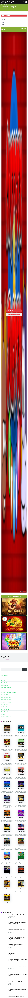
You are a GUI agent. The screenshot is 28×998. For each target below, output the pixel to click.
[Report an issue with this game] (2, 29)
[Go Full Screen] (4, 29)
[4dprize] (21, 758)
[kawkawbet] (21, 872)
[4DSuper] (7, 900)
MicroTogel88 (21, 831)
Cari (2, 667)
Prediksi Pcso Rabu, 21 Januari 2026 (17, 967)
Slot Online (3, 690)
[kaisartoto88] (21, 744)
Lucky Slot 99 (7, 874)
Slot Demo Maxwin (5, 678)
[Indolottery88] (7, 787)
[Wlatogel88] (21, 773)
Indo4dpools (21, 732)
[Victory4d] (7, 858)
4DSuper (7, 902)
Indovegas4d (7, 732)
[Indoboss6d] (7, 830)
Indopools (7, 760)
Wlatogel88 (21, 774)
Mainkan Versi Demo (14, 314)
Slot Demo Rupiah (5, 709)
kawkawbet (21, 874)
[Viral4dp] (21, 816)
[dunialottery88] (7, 816)
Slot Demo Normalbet (6, 699)
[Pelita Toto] (7, 844)
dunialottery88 (7, 817)
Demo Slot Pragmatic (6, 682)
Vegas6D (21, 888)
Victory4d (7, 859)
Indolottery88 (7, 788)
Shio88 (7, 746)
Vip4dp (7, 888)
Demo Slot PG (4, 714)
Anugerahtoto (7, 802)
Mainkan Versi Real (15, 311)
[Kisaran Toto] (21, 844)
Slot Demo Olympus (5, 707)
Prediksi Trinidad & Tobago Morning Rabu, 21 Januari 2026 (17, 923)
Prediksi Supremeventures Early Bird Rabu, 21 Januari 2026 (17, 960)
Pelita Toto (7, 845)
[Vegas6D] (21, 886)
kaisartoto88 (21, 746)
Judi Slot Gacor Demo (6, 697)
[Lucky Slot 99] (7, 872)
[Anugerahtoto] (7, 801)
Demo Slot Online (5, 694)
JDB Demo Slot (4, 685)
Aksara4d (21, 802)
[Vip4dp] (7, 886)
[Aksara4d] (21, 801)
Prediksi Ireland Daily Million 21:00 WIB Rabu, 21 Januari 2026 (16, 938)
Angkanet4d (7, 774)
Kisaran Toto (21, 845)
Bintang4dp (21, 788)
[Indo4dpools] (21, 730)
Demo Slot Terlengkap (6, 702)
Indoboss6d (7, 831)
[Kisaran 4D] (21, 858)
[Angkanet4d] (7, 773)
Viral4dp (21, 817)
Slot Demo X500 (4, 704)
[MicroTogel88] (21, 830)
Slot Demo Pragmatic (6, 687)
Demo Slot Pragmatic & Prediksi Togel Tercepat (9, 3)
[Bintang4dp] (21, 787)
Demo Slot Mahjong (5, 711)
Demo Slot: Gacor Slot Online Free (8, 692)
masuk (7, 659)
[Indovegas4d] (7, 730)
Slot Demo (3, 680)
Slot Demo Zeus (4, 675)
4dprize (21, 760)
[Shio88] (7, 744)
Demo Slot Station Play (6, 716)
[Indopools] (7, 758)
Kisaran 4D (21, 859)
